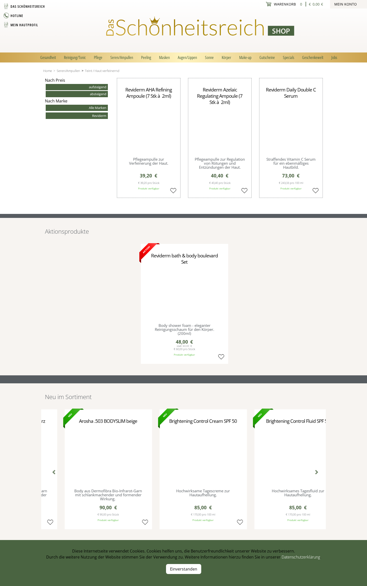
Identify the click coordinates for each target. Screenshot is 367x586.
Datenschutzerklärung (301, 557)
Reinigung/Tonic (75, 57)
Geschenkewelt (312, 57)
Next (315, 473)
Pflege (98, 57)
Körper (226, 57)
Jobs (334, 57)
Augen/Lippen (187, 57)
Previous (52, 473)
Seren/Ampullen (121, 57)
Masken (164, 57)
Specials (288, 57)
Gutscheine (267, 57)
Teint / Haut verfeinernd (102, 70)
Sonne (209, 57)
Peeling (146, 57)
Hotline (16, 15)
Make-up (245, 57)
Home (47, 70)
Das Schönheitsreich (27, 6)
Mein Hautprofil (24, 24)
